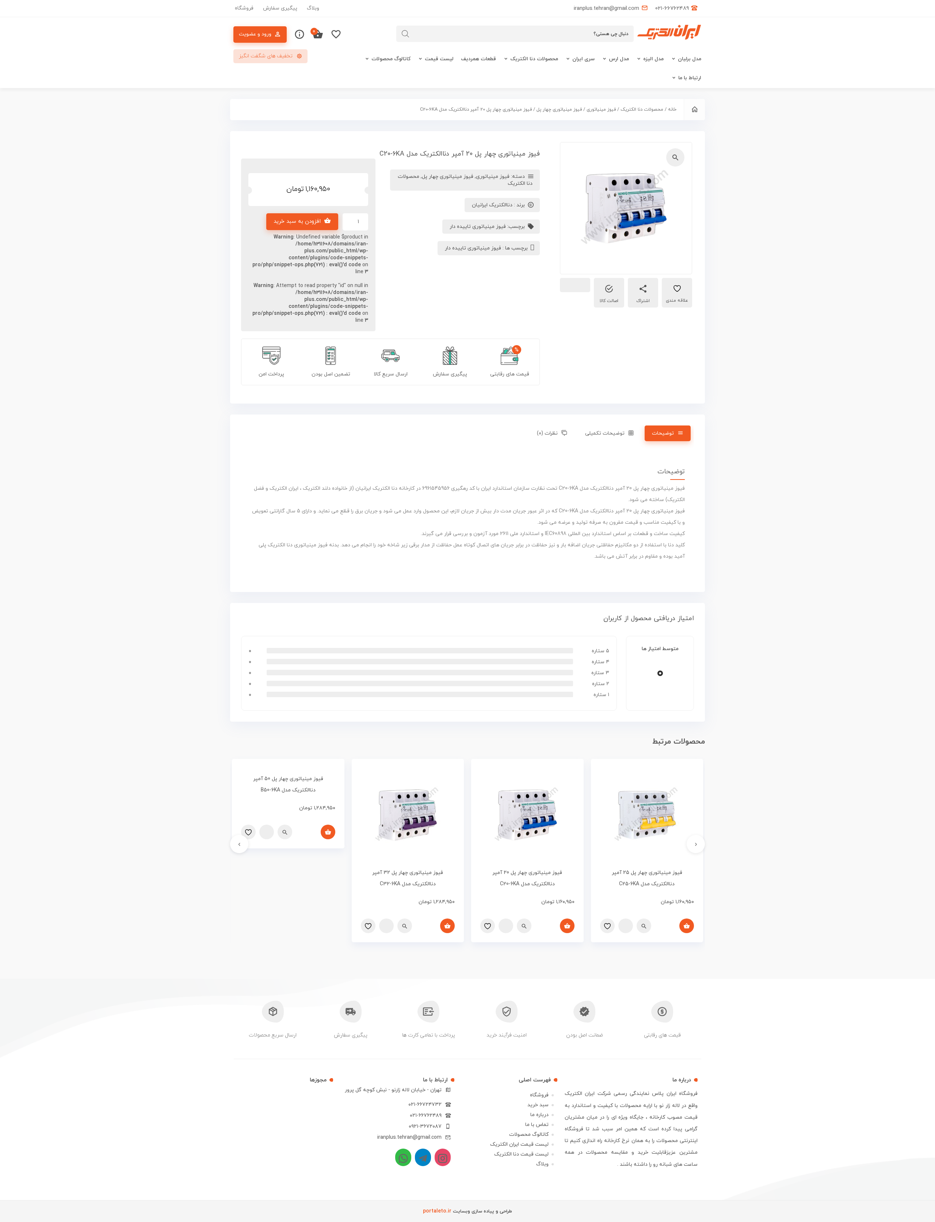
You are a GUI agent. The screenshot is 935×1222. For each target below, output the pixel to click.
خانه (672, 109)
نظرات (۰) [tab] (547, 433)
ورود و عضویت (255, 34)
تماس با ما (537, 1124)
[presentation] (696, 844)
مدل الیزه (653, 59)
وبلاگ (313, 8)
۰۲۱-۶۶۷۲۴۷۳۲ (425, 1104)
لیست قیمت (439, 59)
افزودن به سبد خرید (297, 221)
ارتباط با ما (689, 78)
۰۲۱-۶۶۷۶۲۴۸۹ (426, 1115)
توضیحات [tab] (663, 433)
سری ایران (583, 59)
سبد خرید (538, 1104)
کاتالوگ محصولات (391, 59)
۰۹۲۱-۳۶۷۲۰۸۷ (425, 1126)
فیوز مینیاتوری (601, 109)
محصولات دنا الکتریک (534, 59)
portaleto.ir (437, 1211)
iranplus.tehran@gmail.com (409, 1137)
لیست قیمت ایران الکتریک (519, 1144)
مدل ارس (619, 59)
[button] (675, 157)
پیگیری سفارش (280, 8)
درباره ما (539, 1114)
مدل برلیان (689, 59)
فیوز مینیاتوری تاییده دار (478, 226)
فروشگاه (244, 8)
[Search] (405, 34)
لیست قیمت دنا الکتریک (521, 1154)
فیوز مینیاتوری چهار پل (559, 109)
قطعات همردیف (478, 59)
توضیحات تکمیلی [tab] (605, 433)
